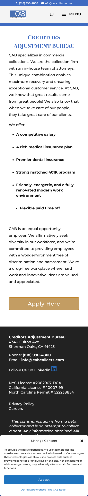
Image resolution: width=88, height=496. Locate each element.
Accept (44, 480)
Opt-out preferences (33, 489)
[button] (82, 441)
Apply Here (44, 303)
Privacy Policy (21, 404)
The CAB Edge (56, 489)
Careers (16, 408)
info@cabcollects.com (42, 360)
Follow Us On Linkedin (29, 370)
